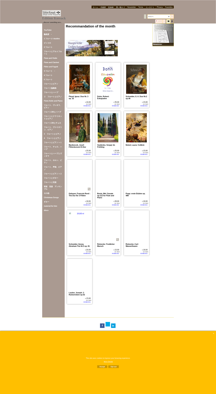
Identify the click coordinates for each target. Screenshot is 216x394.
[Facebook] (102, 325)
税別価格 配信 (87, 105)
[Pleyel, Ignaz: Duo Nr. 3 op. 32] (79, 79)
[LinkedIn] (113, 325)
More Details (108, 362)
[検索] (172, 16)
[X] (108, 324)
